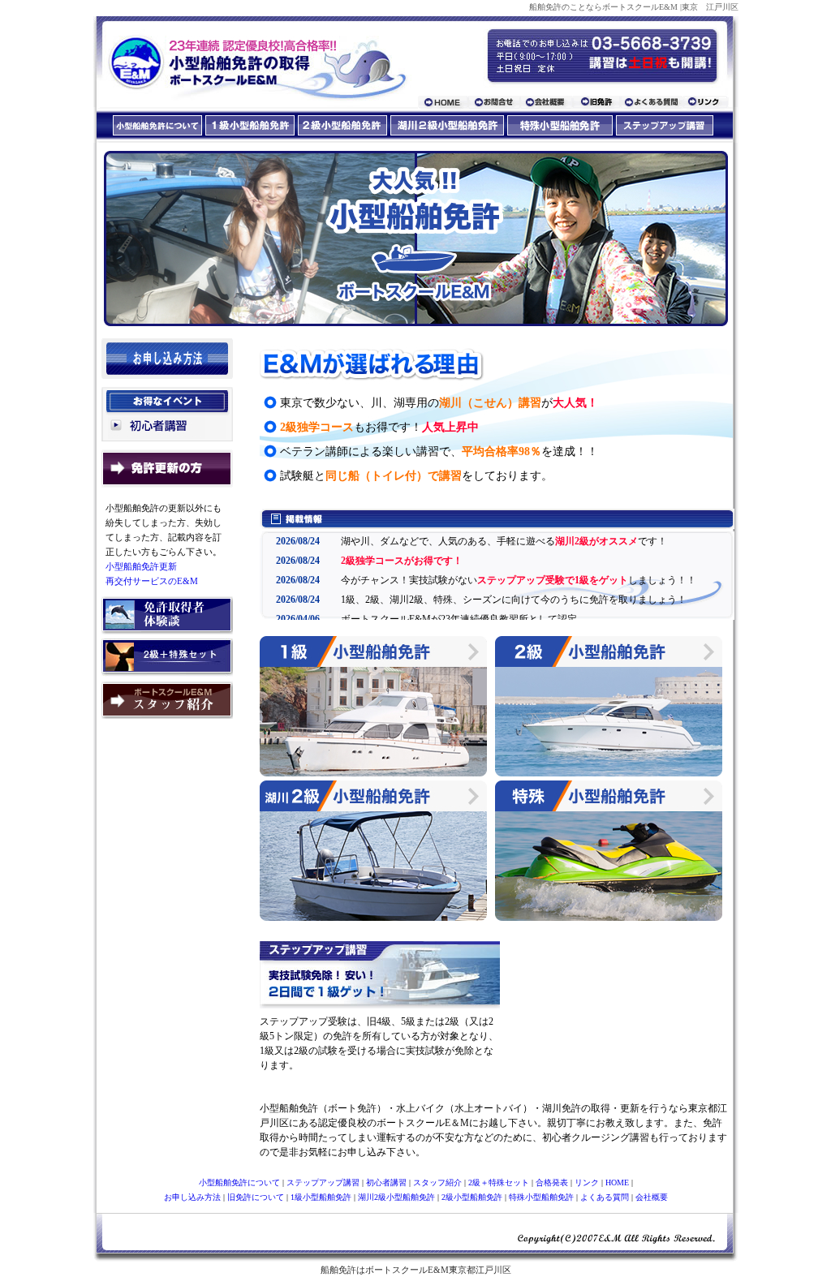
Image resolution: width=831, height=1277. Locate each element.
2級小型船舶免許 (471, 1197)
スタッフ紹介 (437, 1182)
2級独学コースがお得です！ (402, 560)
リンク (587, 1182)
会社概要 (651, 1197)
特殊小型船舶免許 (541, 1197)
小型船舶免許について (239, 1182)
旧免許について (255, 1197)
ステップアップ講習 (323, 1182)
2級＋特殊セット (498, 1182)
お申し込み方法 (192, 1197)
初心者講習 (387, 1182)
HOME (617, 1182)
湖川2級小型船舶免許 (396, 1197)
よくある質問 (604, 1197)
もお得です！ (379, 426)
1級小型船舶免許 (321, 1197)
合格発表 (552, 1182)
